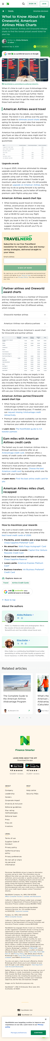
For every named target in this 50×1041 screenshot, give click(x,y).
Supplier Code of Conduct (12, 843)
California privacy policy (12, 852)
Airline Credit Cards (20, 583)
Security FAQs (32, 794)
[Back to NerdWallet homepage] (3, 11)
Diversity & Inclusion (13, 804)
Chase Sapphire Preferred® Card (18, 543)
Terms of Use (26, 275)
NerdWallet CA (27, 1015)
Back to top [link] (10, 600)
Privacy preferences (13, 856)
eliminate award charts (29, 119)
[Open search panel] (23, 3)
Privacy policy (11, 847)
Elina (22, 640)
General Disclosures (33, 955)
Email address (9, 257)
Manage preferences (19, 1032)
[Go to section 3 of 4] (26, 717)
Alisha (24, 615)
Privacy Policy (23, 277)
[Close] (45, 1019)
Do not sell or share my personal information (13, 862)
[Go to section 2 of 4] (23, 717)
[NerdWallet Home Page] (8, 4)
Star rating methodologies (11, 811)
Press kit (8, 823)
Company (9, 790)
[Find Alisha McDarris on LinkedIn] (22, 618)
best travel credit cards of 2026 (16, 535)
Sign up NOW (25, 268)
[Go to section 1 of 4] (19, 717)
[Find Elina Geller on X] (18, 643)
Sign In (32, 4)
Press (7, 819)
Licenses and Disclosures (32, 896)
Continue (38, 1032)
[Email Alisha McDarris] (18, 618)
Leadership (9, 794)
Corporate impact (12, 800)
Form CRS (32, 952)
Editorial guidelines (13, 807)
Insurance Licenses (21, 911)
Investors (9, 826)
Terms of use (10, 838)
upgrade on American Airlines (26, 185)
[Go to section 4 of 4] (30, 717)
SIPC (36, 948)
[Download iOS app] (16, 765)
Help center (31, 790)
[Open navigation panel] (3, 4)
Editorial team (11, 816)
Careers (8, 797)
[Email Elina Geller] (22, 643)
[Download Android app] (32, 765)
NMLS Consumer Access (13, 896)
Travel (11, 11)
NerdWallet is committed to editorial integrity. (21, 84)
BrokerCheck (25, 957)
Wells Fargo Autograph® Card (32, 546)
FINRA (31, 948)
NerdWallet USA (26, 1010)
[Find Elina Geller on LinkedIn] (25, 643)
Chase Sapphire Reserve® (15, 559)
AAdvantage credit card (13, 453)
